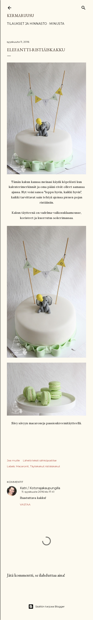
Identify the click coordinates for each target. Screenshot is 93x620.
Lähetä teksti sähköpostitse (39, 460)
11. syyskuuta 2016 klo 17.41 (38, 491)
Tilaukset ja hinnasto (27, 24)
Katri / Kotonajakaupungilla (40, 488)
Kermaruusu (20, 15)
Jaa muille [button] (13, 460)
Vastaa (25, 504)
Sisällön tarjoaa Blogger (50, 606)
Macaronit (22, 466)
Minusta (56, 24)
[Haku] (83, 7)
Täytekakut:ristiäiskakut (45, 466)
